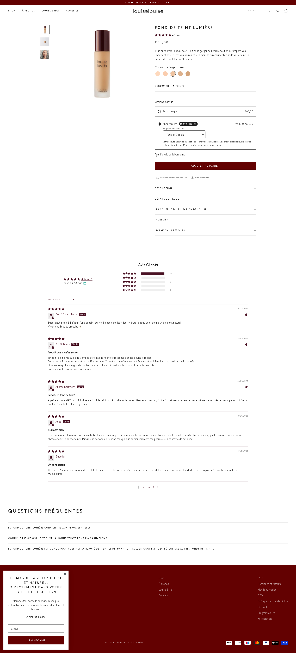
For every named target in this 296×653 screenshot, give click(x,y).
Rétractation (265, 618)
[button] (163, 35)
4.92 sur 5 (86, 279)
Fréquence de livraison (173, 128)
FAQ (260, 578)
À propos (28, 10)
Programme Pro (266, 613)
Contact (262, 607)
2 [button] (143, 487)
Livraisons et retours (269, 583)
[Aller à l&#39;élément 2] (45, 42)
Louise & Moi (50, 10)
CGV (260, 595)
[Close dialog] (65, 574)
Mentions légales (267, 589)
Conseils (72, 10)
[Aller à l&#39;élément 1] (45, 29)
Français (254, 10)
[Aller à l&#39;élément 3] (45, 54)
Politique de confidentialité (273, 601)
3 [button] (149, 487)
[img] (56, 309)
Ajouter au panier (205, 165)
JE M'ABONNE (36, 640)
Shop (11, 10)
